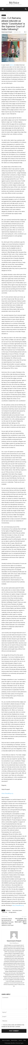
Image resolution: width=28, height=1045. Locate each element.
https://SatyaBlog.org (7, 793)
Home (3, 12)
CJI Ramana (8, 910)
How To (20, 1040)
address (12, 65)
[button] (2, 9)
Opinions (7, 12)
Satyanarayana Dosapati (7, 32)
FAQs (24, 1040)
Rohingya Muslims (12, 912)
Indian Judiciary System (17, 910)
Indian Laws (4, 912)
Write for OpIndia (6, 1040)
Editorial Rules (14, 1040)
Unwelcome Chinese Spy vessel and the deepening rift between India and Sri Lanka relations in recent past (8, 922)
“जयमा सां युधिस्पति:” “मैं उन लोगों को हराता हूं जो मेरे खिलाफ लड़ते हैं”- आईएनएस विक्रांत (20, 921)
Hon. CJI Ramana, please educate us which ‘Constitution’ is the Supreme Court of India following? (13, 24)
